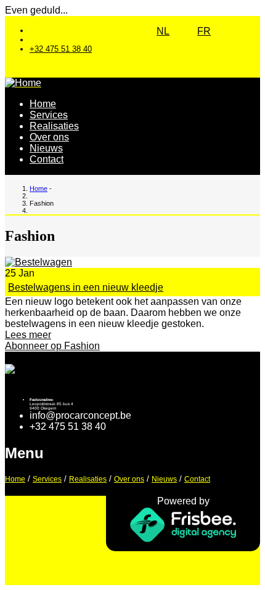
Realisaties (54, 126)
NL (163, 31)
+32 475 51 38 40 (61, 49)
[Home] (23, 83)
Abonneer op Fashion (52, 346)
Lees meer (28, 334)
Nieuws (46, 148)
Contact (46, 159)
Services (49, 115)
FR (204, 31)
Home (43, 104)
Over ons (49, 137)
